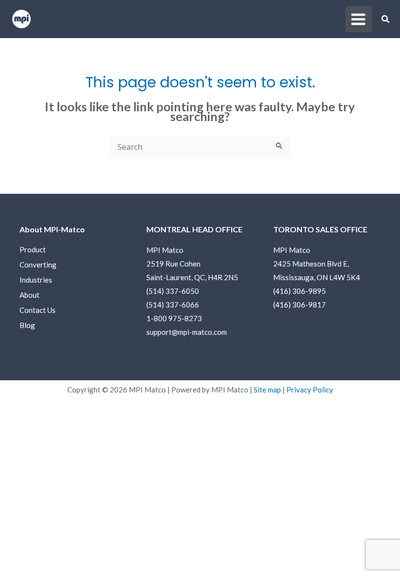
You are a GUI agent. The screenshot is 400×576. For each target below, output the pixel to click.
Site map (267, 389)
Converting (38, 264)
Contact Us (38, 310)
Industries (36, 279)
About (30, 294)
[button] (385, 20)
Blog (27, 325)
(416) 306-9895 (299, 291)
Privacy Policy (309, 389)
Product (33, 249)
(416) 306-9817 (299, 304)
